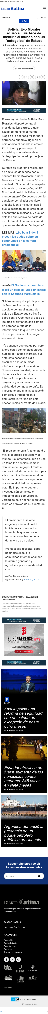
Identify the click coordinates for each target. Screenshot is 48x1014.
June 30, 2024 (31, 579)
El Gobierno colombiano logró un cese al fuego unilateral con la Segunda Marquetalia (24, 289)
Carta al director (11, 943)
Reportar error (10, 946)
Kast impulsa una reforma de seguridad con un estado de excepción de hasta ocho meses (23, 717)
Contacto (8, 949)
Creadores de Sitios (31, 1004)
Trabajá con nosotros (13, 952)
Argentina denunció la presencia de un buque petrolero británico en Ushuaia (23, 832)
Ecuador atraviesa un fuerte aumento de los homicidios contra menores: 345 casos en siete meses (23, 776)
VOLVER (42, 17)
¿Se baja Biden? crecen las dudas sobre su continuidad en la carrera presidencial (20, 238)
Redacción (8, 940)
